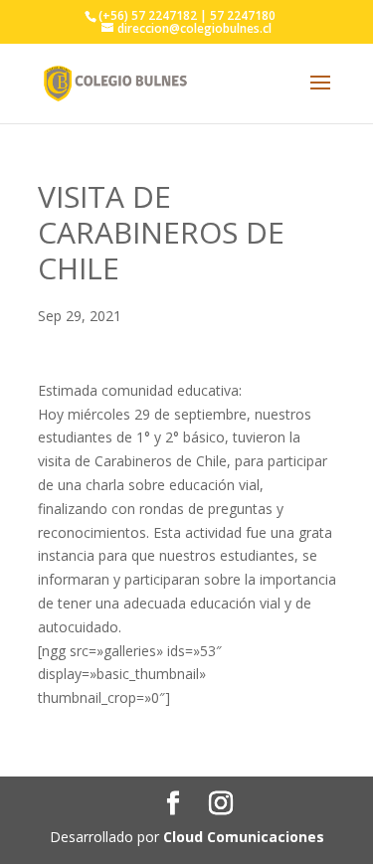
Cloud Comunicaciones (243, 836)
